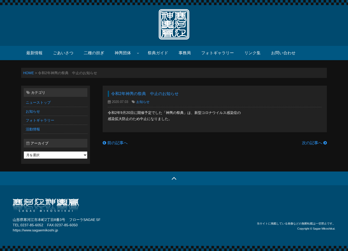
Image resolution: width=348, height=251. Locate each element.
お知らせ (33, 111)
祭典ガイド (158, 53)
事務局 (185, 53)
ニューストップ (38, 102)
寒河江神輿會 (174, 24)
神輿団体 (123, 53)
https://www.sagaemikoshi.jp (35, 230)
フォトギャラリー (217, 53)
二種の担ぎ (94, 53)
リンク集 (252, 53)
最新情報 (34, 53)
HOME (28, 73)
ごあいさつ (63, 53)
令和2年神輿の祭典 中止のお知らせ (145, 93)
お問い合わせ (283, 53)
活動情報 (33, 129)
